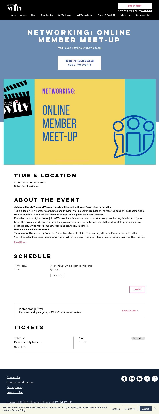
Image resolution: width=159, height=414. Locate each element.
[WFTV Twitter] (155, 379)
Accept (145, 408)
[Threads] (147, 379)
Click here (146, 10)
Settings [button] (116, 408)
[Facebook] (124, 379)
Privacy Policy (18, 410)
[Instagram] (132, 379)
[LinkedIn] (139, 379)
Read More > (20, 242)
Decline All (130, 408)
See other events (79, 64)
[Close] (155, 409)
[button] (85, 15)
